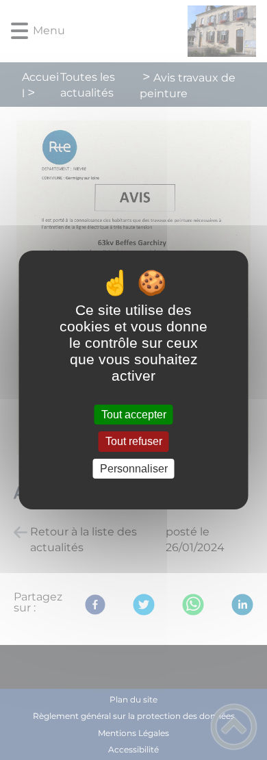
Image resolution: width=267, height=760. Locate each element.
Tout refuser (133, 442)
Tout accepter (133, 414)
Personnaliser (134, 468)
